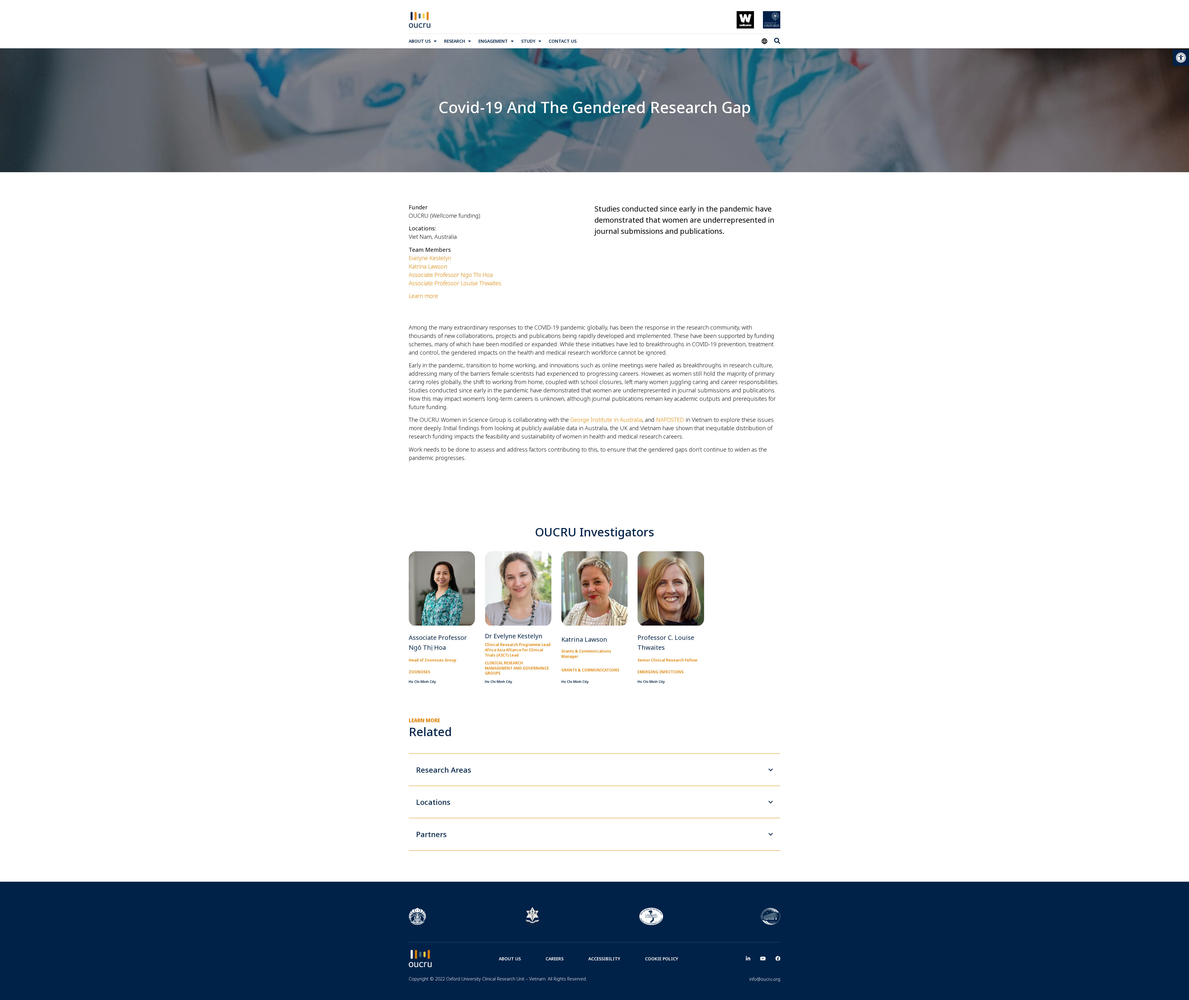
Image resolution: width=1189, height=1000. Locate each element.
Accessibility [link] (604, 959)
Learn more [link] (423, 295)
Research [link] (454, 41)
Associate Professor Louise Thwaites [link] (455, 283)
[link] (1181, 58)
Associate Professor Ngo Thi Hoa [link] (451, 274)
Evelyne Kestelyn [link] (430, 258)
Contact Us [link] (563, 41)
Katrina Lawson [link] (428, 266)
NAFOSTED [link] (670, 419)
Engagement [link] (493, 41)
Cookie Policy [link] (661, 959)
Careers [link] (555, 959)
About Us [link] (420, 41)
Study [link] (528, 41)
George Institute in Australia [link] (606, 419)
